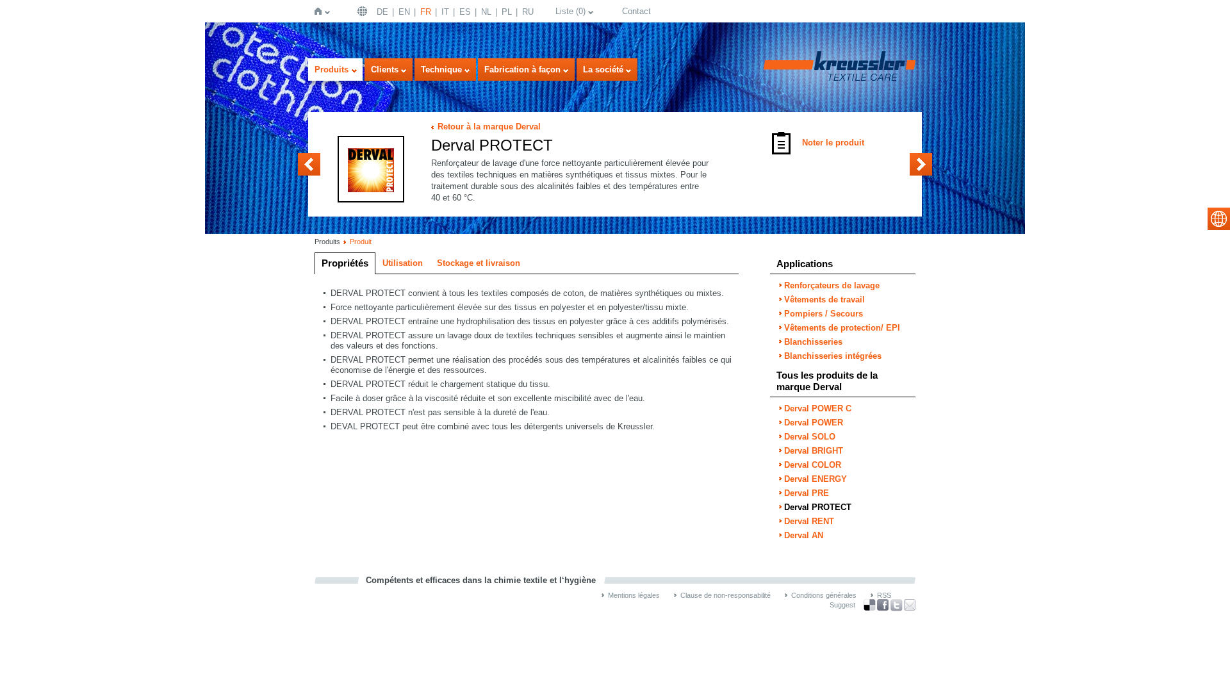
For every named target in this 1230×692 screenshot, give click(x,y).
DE (382, 12)
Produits (331, 69)
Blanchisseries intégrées (833, 356)
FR (425, 12)
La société (603, 69)
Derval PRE (309, 164)
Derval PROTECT (817, 507)
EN (404, 12)
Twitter (896, 605)
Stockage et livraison (478, 263)
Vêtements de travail (824, 299)
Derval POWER (813, 422)
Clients (384, 69)
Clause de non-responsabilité (725, 595)
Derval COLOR (812, 465)
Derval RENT (921, 164)
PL (507, 12)
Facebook (883, 605)
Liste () (570, 11)
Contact (636, 11)
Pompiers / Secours (823, 313)
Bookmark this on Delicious (869, 605)
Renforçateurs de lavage (832, 285)
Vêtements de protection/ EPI (842, 328)
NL (486, 12)
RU (528, 12)
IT (445, 12)
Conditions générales (824, 595)
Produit (361, 241)
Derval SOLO (809, 436)
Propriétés (345, 263)
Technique (441, 69)
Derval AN (803, 535)
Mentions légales (634, 595)
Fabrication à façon (522, 69)
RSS (884, 595)
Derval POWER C (817, 408)
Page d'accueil (320, 11)
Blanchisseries (813, 342)
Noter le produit (833, 142)
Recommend (909, 605)
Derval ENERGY (815, 479)
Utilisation (402, 263)
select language (1219, 219)
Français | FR (363, 11)
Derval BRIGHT (813, 451)
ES (465, 12)
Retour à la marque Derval (489, 126)
